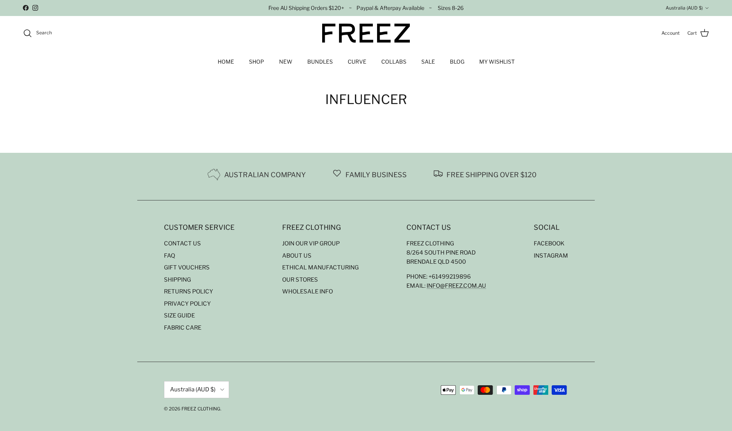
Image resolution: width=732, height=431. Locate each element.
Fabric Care (182, 327)
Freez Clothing (200, 409)
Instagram (551, 255)
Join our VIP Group (311, 243)
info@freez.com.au (456, 285)
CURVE (357, 61)
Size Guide (179, 315)
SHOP (256, 61)
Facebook (549, 243)
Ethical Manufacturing (320, 267)
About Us (296, 255)
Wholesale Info (307, 291)
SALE (428, 61)
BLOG (457, 61)
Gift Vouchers (187, 267)
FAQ (169, 255)
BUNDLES (320, 61)
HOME (226, 61)
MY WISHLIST (497, 61)
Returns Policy (188, 291)
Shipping (177, 279)
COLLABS (393, 61)
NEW (285, 61)
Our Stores (300, 279)
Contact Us (182, 243)
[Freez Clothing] (366, 33)
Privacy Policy (187, 303)
